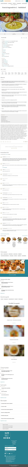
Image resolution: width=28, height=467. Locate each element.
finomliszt (6, 43)
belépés (7, 154)
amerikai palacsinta (3, 393)
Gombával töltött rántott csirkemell (6, 403)
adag (24, 37)
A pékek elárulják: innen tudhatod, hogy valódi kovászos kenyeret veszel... (7, 286)
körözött (15, 255)
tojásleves (19, 255)
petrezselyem (6, 47)
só (2, 52)
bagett (5, 59)
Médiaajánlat (14, 444)
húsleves (2, 299)
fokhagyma (6, 42)
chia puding (11, 255)
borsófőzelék (24, 255)
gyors (1, 69)
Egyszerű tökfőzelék (4, 391)
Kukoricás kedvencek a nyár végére (8, 427)
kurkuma (4, 51)
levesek (12, 4)
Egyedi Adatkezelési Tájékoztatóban (10, 461)
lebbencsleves (6, 299)
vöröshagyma (6, 41)
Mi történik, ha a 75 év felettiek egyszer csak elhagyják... (7, 375)
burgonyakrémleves (11, 299)
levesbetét (16, 299)
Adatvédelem (14, 441)
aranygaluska (19, 3)
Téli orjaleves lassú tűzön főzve (14, 339)
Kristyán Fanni (14, 362)
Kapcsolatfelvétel (14, 442)
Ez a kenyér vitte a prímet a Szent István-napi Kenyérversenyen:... (7, 378)
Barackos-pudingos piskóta (5, 412)
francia (4, 69)
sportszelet (10, 3)
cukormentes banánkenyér (5, 255)
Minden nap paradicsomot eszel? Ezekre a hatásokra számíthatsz (7, 282)
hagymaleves (15, 4)
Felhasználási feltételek (14, 440)
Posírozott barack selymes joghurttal (7, 409)
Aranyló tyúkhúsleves (14, 359)
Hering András (14, 342)
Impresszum (14, 443)
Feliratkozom (14, 449)
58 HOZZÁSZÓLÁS (17, 11)
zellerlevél (4, 46)
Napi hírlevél (7, 453)
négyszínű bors (4, 53)
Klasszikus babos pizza (4, 415)
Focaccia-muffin (3, 406)
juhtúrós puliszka (24, 3)
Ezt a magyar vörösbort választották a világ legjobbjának (7, 290)
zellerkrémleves (20, 299)
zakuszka (14, 3)
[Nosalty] (1, 1)
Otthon (2, 288)
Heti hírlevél (11, 453)
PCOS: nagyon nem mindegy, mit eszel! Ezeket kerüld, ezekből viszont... (6, 371)
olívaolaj (4, 56)
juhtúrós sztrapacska (4, 3)
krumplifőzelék (3, 386)
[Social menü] (21, 1)
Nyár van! (2, 369)
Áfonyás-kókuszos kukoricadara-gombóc (7, 418)
